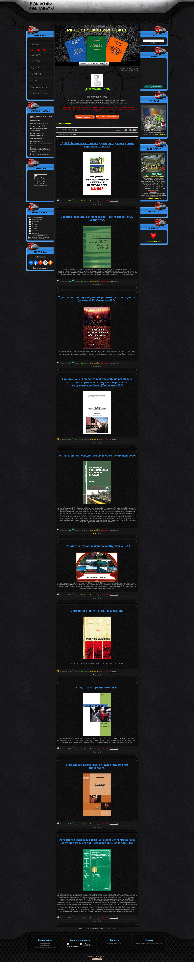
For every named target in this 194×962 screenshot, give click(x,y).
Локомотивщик (37, 219)
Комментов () (114, 201)
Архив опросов (43, 237)
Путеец (34, 224)
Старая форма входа (40, 268)
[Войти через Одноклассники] (50, 262)
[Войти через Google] (45, 262)
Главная (83, 64)
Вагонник (35, 226)
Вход (102, 64)
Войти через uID (41, 257)
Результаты (32, 237)
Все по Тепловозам (37, 136)
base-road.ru (45, 946)
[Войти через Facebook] (36, 262)
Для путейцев (35, 141)
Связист (35, 231)
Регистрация (93, 64)
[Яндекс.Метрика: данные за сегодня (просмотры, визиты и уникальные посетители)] (40, 176)
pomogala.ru (45, 944)
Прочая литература (37, 123)
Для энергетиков (36, 138)
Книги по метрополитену (39, 154)
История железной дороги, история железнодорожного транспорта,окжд (40, 149)
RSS (107, 64)
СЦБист (34, 228)
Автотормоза (35, 120)
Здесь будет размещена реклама (149, 944)
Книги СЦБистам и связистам (41, 144)
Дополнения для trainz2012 (45, 948)
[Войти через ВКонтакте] (31, 262)
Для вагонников (35, 133)
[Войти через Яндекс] (40, 262)
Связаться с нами (114, 944)
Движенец (35, 222)
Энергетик (35, 233)
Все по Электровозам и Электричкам (38, 129)
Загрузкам (72, 134)
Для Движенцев (35, 126)
